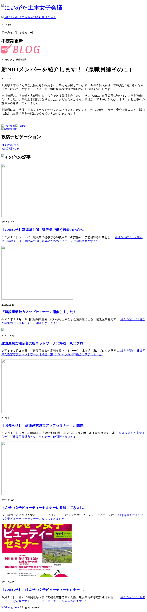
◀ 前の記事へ (10, 144)
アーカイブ (8, 32)
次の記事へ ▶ (10, 148)
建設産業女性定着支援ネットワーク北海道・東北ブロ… (44, 343)
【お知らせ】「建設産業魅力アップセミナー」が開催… (44, 425)
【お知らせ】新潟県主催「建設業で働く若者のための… (44, 230)
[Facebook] (8, 125)
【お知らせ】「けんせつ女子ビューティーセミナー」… (44, 590)
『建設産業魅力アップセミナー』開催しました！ (38, 312)
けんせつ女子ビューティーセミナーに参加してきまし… (44, 508)
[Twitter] (20, 125)
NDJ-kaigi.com (10, 607)
